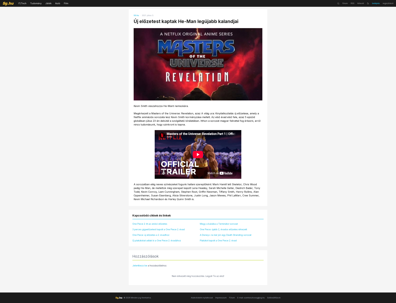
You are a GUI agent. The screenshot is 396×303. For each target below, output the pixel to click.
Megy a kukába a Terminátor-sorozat (219, 223)
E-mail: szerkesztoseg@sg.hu (251, 298)
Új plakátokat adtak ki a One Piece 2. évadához (156, 240)
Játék (48, 3)
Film (66, 3)
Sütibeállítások (274, 298)
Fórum (232, 298)
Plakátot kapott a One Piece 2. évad (218, 240)
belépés (376, 3)
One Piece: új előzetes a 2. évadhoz (150, 235)
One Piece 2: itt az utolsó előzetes (149, 223)
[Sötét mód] (368, 3)
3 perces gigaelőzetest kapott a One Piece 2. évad (158, 229)
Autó (57, 3)
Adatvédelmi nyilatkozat (202, 298)
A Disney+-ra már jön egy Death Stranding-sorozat (225, 235)
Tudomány (36, 3)
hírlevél (360, 3)
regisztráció (388, 3)
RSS (352, 3)
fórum (345, 3)
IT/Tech (22, 3)
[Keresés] (338, 3)
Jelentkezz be (139, 265)
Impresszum (221, 298)
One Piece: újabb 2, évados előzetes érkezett (223, 229)
